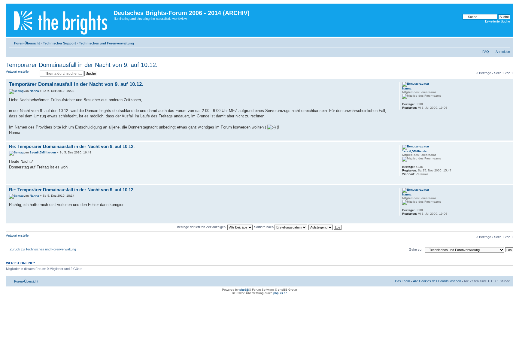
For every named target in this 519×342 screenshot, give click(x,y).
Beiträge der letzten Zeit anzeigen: (202, 227)
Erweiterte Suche (497, 21)
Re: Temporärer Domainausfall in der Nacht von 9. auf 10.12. (72, 146)
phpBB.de (280, 293)
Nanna (34, 90)
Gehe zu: (415, 249)
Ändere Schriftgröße (505, 42)
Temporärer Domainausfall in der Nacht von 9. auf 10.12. (82, 65)
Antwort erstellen (18, 71)
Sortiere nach (264, 227)
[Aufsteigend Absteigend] (325, 227)
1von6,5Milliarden (43, 152)
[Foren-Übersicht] (61, 20)
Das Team (402, 281)
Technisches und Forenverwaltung (106, 43)
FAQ (485, 51)
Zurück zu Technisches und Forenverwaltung (43, 249)
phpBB (244, 289)
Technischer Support (59, 43)
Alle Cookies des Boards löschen (437, 281)
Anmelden (503, 51)
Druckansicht (496, 42)
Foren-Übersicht (27, 43)
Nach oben (508, 137)
